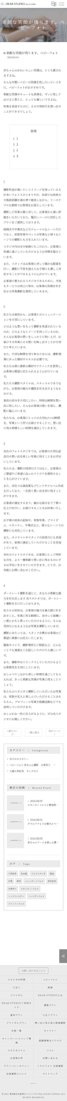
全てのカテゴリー (19, 759)
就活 (52, 873)
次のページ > (55, 732)
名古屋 (24, 873)
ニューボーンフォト (34, 881)
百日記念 (52, 881)
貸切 (19, 881)
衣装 (10, 881)
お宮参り (12, 888)
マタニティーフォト (30, 888)
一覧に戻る (33, 732)
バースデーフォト (36, 896)
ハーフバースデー (16, 896)
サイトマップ (50, 1073)
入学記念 (12, 873)
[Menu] (61, 4)
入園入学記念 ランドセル (23, 771)
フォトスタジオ (38, 873)
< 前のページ (12, 732)
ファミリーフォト (16, 903)
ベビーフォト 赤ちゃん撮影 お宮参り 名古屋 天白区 (33, 765)
